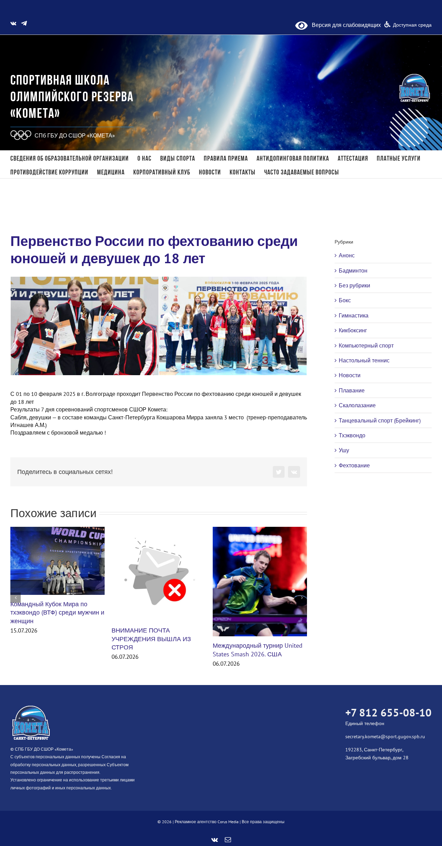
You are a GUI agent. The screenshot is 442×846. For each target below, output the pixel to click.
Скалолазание (357, 405)
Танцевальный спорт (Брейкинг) (380, 420)
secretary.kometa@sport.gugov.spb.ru (385, 736)
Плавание (352, 390)
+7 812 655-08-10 (388, 712)
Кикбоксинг (353, 330)
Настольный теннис (364, 360)
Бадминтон (353, 270)
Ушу (344, 450)
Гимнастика (353, 315)
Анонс (347, 255)
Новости (350, 375)
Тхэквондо (352, 435)
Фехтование (354, 465)
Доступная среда (412, 25)
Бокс (345, 300)
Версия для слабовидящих (344, 24)
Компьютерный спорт (366, 345)
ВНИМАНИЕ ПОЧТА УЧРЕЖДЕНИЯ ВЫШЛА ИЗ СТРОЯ (151, 638)
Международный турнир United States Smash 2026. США (257, 649)
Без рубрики (354, 285)
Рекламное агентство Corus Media (207, 821)
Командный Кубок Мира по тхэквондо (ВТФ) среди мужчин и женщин (57, 612)
